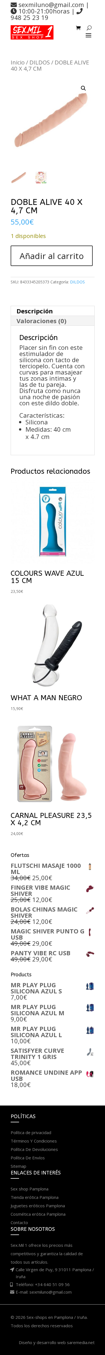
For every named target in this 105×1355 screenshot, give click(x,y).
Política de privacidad (31, 1132)
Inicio (18, 62)
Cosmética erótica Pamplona (38, 1214)
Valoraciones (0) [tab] (41, 320)
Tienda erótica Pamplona (35, 1197)
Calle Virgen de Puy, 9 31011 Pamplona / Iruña (55, 1273)
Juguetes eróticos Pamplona (38, 1205)
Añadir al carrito (52, 256)
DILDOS (39, 62)
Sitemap (18, 1166)
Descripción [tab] (35, 311)
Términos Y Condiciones (34, 1141)
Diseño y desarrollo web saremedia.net (57, 1342)
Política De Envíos (28, 1157)
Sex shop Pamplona (29, 1189)
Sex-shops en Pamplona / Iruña (57, 1317)
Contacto (19, 1222)
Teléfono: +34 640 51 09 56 (43, 1284)
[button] (83, 88)
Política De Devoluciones (34, 1149)
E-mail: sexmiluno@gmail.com (44, 1292)
